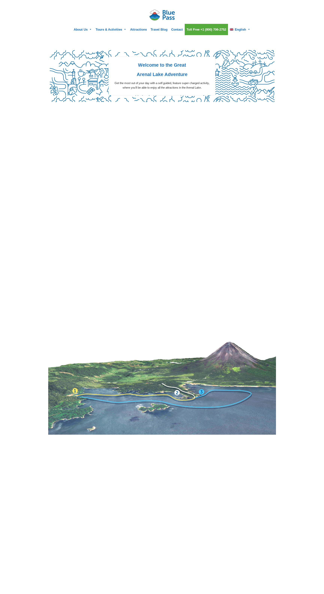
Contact (177, 29)
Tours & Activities (109, 29)
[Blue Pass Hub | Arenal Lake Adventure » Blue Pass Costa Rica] (162, 15)
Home (255, 3)
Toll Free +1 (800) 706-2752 (206, 29)
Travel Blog (159, 29)
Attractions (138, 29)
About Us (81, 29)
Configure (266, 3)
